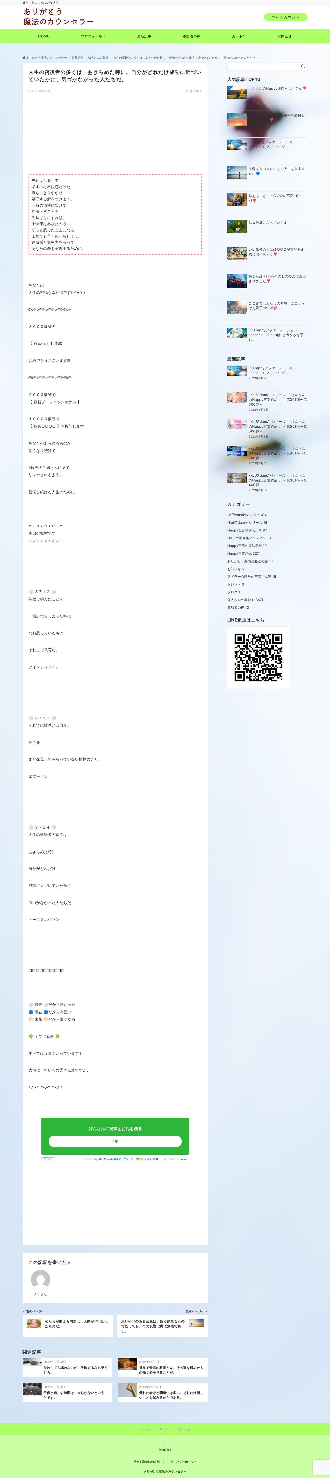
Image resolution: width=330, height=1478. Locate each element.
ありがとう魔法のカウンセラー (165, 1471)
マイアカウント (286, 17)
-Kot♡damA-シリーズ (247, 522)
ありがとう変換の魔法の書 (250, 561)
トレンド (235, 584)
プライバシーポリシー (182, 1462)
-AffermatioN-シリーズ (247, 515)
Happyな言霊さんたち (247, 530)
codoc (183, 1159)
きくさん (196, 91)
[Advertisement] (115, 127)
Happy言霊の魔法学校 (247, 546)
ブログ (233, 592)
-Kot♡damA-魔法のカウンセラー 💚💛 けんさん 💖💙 (128, 1159)
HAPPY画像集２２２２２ (249, 538)
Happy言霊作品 (243, 553)
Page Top (165, 1449)
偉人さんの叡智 (239, 600)
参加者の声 (238, 607)
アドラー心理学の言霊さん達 (251, 576)
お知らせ (235, 569)
